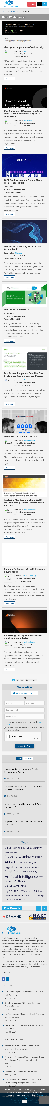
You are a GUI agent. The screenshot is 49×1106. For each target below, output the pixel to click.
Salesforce (19, 253)
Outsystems (28, 120)
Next (34, 680)
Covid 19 (30, 891)
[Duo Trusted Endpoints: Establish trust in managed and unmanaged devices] (24, 358)
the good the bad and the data (20, 436)
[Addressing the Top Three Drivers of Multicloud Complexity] (24, 621)
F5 (25, 51)
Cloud (40, 891)
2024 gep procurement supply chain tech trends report (23, 181)
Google (27, 895)
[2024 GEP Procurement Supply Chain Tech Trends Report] (24, 165)
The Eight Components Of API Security (21, 1073)
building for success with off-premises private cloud (24, 570)
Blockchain (15, 862)
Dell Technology (30, 509)
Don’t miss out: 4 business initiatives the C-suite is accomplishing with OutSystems (23, 1082)
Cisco (26, 380)
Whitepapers (16, 11)
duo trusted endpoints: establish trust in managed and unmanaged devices (24, 374)
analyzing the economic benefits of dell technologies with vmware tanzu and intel (24, 502)
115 (27, 680)
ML (34, 895)
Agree (24, 1102)
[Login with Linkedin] (7, 653)
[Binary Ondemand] (12, 917)
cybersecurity (15, 890)
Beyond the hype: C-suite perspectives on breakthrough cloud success (22, 1048)
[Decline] (45, 1096)
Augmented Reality (14, 895)
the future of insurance (16, 309)
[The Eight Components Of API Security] (24, 32)
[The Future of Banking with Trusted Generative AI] (24, 232)
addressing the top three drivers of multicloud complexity (23, 637)
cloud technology (15, 847)
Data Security (34, 847)
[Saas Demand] (9, 3)
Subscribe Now (24, 745)
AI (6, 861)
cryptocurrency (12, 851)
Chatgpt (40, 895)
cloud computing (15, 885)
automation (11, 899)
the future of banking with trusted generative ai (22, 247)
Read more (10, 79)
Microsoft (37, 856)
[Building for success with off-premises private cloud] (24, 554)
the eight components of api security (24, 47)
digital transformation (18, 867)
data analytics (29, 862)
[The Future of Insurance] (24, 295)
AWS (41, 877)
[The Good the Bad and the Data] (24, 422)
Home (4, 11)
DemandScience (30, 440)
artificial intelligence (21, 876)
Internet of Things (15, 881)
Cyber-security (29, 871)
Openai (35, 867)
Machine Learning (18, 856)
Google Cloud (13, 871)
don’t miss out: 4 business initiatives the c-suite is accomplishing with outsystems (23, 113)
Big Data (23, 899)
